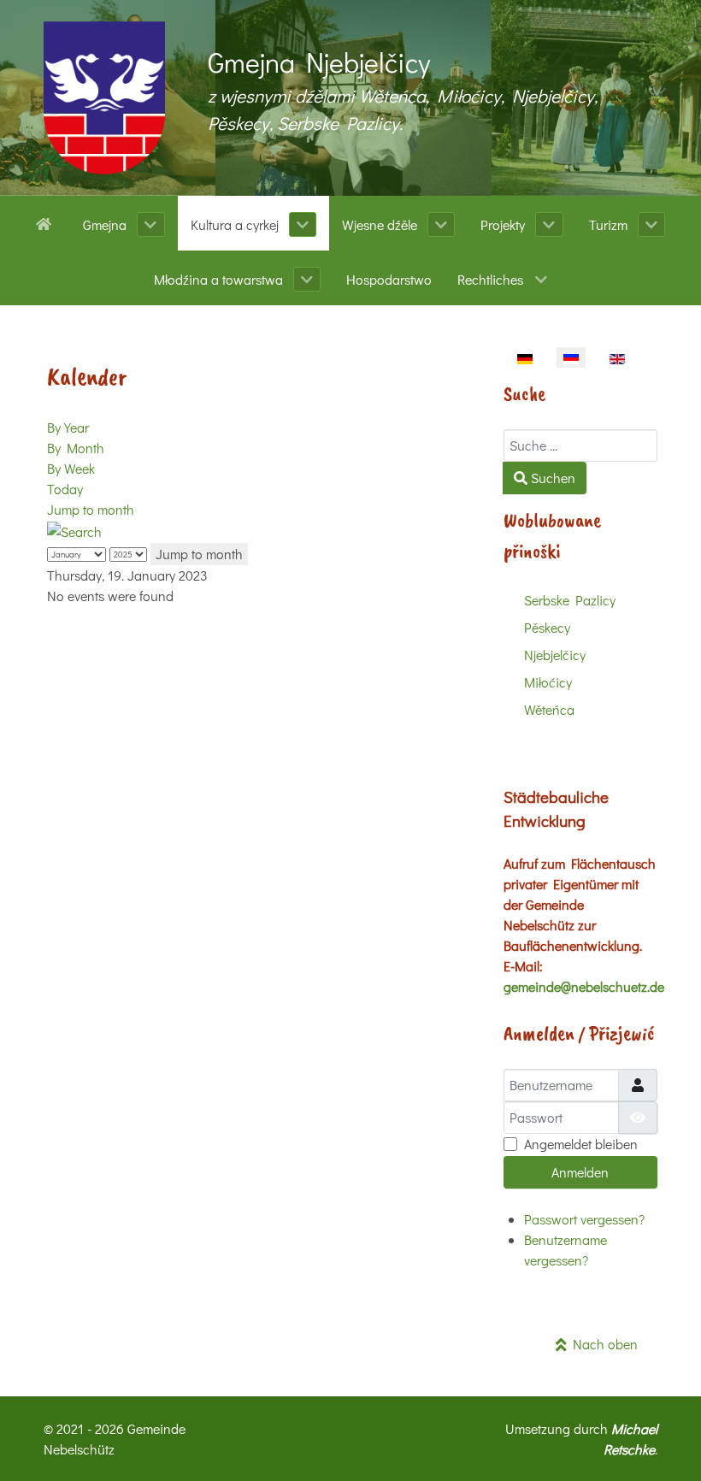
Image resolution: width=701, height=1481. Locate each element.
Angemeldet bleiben (581, 1144)
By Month (75, 448)
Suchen (551, 478)
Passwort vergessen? (584, 1219)
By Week (71, 468)
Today (65, 489)
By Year (68, 427)
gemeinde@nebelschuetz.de (584, 986)
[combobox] (580, 445)
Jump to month (90, 509)
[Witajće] (46, 222)
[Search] (74, 530)
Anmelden (580, 1172)
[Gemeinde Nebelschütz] (104, 97)
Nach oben (602, 1344)
